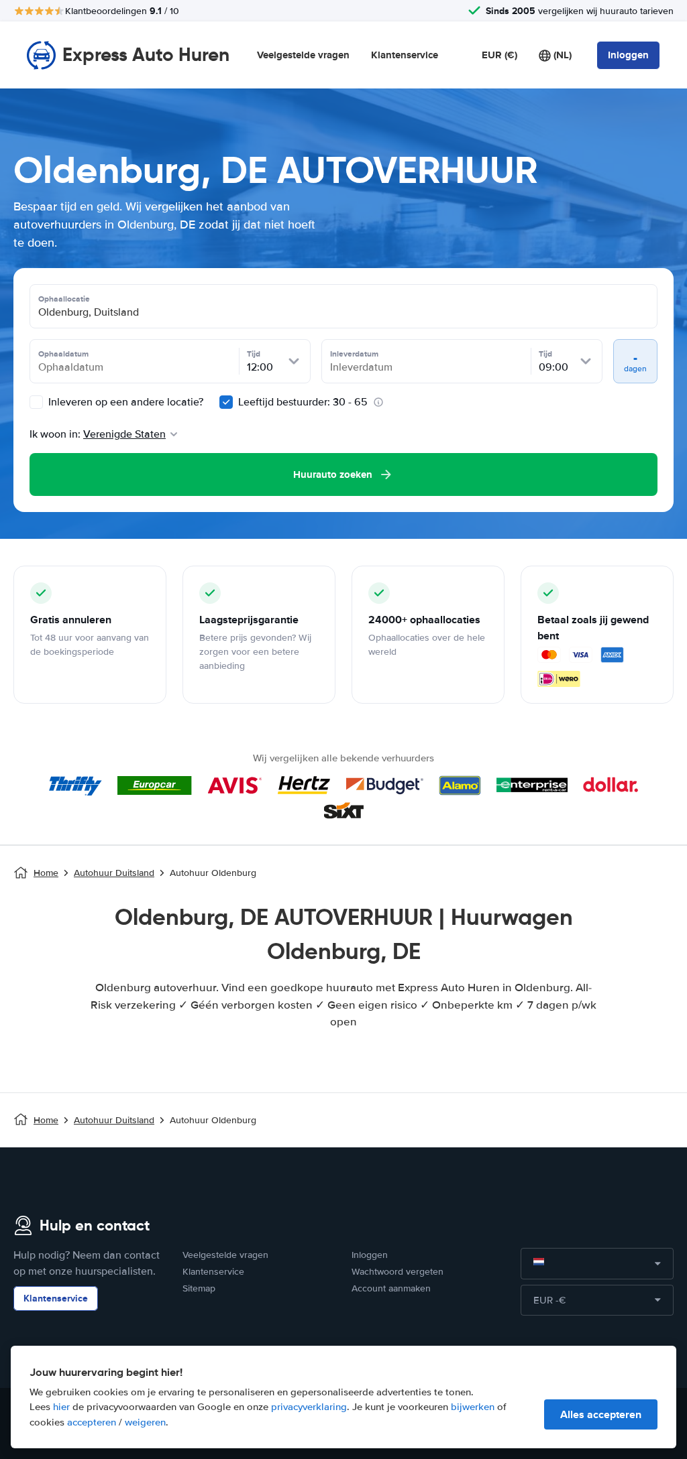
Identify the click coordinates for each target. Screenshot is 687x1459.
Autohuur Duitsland (114, 873)
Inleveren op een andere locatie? (124, 402)
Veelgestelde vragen (303, 55)
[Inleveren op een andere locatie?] (36, 402)
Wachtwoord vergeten (397, 1271)
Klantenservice (404, 55)
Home (46, 873)
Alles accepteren (600, 1414)
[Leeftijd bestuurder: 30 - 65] (226, 402)
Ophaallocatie (64, 299)
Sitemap (198, 1288)
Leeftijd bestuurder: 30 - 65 (303, 402)
